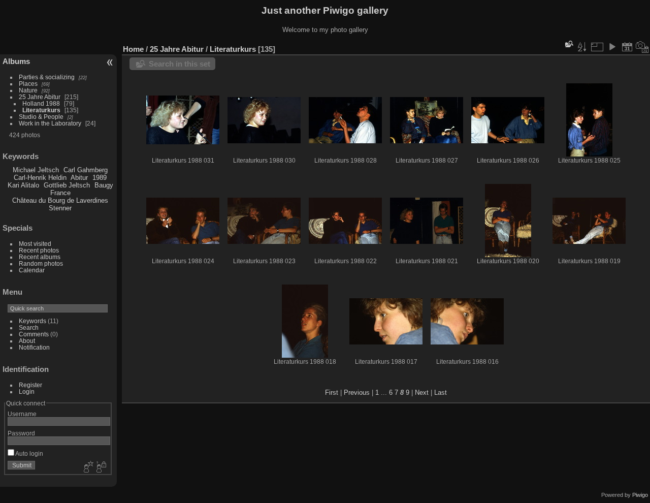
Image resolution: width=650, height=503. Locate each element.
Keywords (32, 321)
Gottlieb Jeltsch (67, 185)
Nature (28, 90)
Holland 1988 (41, 103)
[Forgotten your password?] (100, 467)
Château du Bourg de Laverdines (60, 200)
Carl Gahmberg (85, 170)
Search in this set (179, 63)
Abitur (79, 177)
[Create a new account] (87, 467)
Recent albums (39, 257)
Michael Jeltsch (36, 170)
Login (27, 391)
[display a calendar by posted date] (627, 46)
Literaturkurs (41, 110)
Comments (34, 334)
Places (28, 83)
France (60, 193)
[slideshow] (612, 46)
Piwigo (640, 495)
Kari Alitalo (23, 185)
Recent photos (39, 250)
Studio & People (41, 116)
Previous (357, 392)
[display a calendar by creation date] (642, 46)
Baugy (103, 185)
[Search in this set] (568, 44)
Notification (34, 347)
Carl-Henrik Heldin (40, 177)
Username (22, 414)
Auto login (28, 453)
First (331, 392)
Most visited (35, 243)
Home (133, 49)
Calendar (32, 270)
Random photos (41, 263)
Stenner (60, 208)
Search (29, 327)
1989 (99, 177)
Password (21, 433)
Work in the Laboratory (50, 123)
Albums (16, 61)
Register (30, 385)
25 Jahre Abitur (39, 96)
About (27, 340)
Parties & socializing (47, 77)
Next (422, 392)
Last (440, 392)
